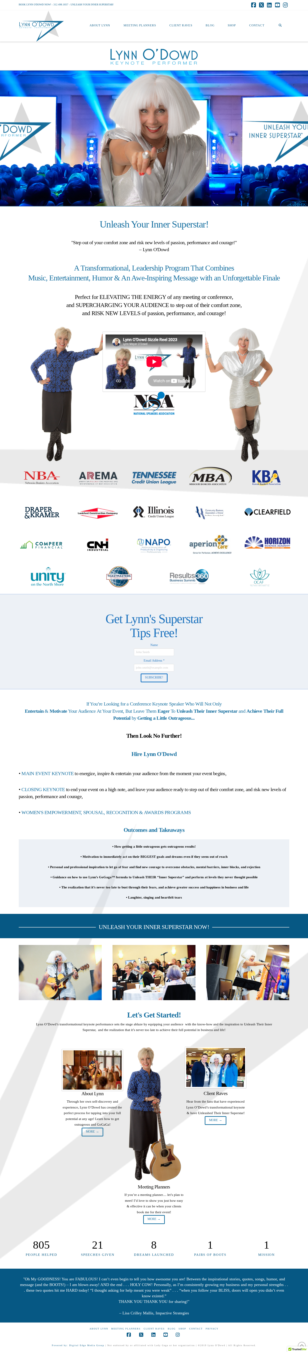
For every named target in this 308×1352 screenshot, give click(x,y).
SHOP (182, 1328)
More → (92, 1131)
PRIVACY (212, 1328)
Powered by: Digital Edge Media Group (78, 1345)
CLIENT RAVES (154, 1328)
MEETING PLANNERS (126, 1328)
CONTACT (196, 1328)
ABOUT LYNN (99, 1328)
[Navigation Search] (280, 17)
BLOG (172, 1328)
